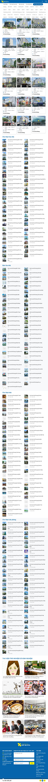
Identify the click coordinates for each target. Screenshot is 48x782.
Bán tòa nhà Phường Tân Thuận (36, 329)
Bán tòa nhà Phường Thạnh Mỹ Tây (36, 307)
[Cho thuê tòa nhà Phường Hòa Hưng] (4, 210)
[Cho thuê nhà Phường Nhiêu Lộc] (4, 409)
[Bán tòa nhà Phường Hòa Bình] (26, 374)
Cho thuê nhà (29, 4)
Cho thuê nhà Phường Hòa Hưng (14, 465)
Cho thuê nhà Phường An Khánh (36, 408)
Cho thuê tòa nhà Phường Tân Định (36, 144)
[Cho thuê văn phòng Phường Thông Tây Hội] (4, 626)
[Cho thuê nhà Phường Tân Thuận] (26, 457)
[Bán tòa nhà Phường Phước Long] (26, 348)
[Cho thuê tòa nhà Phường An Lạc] (26, 255)
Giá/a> (4, 14)
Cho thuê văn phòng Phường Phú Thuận (15, 587)
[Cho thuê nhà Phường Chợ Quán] (26, 444)
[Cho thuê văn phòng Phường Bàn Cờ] (26, 533)
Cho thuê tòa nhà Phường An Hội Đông (15, 228)
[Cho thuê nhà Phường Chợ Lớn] (26, 449)
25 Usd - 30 (28, 14)
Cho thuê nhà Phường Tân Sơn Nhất (37, 417)
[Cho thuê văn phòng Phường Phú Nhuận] (4, 561)
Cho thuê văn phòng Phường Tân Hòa (15, 545)
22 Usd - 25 (34, 14)
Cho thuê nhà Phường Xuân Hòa (14, 404)
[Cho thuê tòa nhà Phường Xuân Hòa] (4, 149)
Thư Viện (38, 750)
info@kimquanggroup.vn (7, 761)
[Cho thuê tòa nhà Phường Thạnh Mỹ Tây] (26, 180)
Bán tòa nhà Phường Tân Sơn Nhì (36, 369)
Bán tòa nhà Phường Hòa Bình (35, 373)
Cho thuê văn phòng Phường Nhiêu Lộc (15, 536)
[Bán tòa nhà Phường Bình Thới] (26, 379)
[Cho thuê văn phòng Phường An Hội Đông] (4, 616)
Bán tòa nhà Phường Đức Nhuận (36, 303)
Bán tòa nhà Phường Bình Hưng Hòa (15, 386)
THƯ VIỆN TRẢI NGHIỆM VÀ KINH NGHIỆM (17, 658)
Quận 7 (36, 9)
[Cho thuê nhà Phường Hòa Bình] (26, 501)
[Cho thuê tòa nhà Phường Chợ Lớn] (26, 193)
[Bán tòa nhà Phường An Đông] (4, 322)
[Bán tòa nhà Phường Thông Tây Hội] (4, 365)
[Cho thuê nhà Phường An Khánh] (26, 409)
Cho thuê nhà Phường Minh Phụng (14, 509)
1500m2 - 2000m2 (35, 17)
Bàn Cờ (37, 6)
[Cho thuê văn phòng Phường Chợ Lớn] (26, 580)
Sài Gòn (15, 6)
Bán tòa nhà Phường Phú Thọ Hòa (14, 373)
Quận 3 (18, 9)
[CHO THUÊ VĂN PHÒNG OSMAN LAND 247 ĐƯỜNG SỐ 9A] (9, 82)
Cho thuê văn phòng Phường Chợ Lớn (37, 578)
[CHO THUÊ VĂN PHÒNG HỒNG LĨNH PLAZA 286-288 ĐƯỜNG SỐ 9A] (24, 42)
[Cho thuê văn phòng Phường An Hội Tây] (26, 611)
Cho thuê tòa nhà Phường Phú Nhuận (15, 174)
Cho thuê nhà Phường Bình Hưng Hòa (15, 513)
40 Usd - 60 (16, 14)
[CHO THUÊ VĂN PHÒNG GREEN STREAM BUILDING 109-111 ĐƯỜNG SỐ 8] (24, 82)
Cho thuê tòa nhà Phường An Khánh (37, 152)
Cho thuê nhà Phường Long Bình (14, 474)
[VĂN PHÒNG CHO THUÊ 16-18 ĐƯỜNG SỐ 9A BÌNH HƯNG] (39, 63)
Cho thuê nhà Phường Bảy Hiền (14, 421)
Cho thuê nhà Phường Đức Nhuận (36, 430)
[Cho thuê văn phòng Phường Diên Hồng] (4, 593)
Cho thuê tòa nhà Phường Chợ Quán (37, 187)
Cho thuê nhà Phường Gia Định (36, 439)
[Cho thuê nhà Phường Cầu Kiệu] (4, 436)
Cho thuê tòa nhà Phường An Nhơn (14, 232)
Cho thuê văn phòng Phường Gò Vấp (37, 615)
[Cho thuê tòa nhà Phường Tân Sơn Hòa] (26, 167)
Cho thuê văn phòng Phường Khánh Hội (15, 600)
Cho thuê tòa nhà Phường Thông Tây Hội (16, 236)
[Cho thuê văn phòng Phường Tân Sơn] (26, 556)
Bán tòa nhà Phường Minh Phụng (14, 382)
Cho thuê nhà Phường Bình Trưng (14, 412)
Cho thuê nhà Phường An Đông (14, 448)
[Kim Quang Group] (5, 1)
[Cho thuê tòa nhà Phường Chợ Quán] (26, 189)
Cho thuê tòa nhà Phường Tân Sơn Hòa (37, 166)
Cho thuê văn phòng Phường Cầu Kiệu (15, 564)
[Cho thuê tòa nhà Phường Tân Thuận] (26, 202)
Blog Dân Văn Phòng (40, 772)
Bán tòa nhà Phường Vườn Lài (35, 334)
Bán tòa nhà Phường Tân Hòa (13, 290)
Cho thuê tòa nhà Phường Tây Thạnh (15, 241)
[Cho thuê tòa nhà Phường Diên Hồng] (4, 206)
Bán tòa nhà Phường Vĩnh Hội (35, 338)
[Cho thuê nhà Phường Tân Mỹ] (26, 453)
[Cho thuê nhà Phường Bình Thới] (26, 506)
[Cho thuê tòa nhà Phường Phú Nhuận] (4, 175)
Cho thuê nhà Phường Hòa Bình (36, 500)
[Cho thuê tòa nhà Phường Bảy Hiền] (4, 167)
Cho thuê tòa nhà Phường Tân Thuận (37, 201)
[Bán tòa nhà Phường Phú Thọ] (4, 379)
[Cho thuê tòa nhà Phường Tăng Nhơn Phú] (4, 224)
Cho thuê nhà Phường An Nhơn (14, 487)
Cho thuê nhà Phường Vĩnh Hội (36, 465)
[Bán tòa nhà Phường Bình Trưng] (4, 287)
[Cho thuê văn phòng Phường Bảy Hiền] (4, 551)
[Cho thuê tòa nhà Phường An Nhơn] (4, 233)
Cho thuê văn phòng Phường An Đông (15, 578)
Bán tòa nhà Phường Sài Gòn (35, 268)
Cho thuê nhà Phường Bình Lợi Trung (15, 443)
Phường (4, 6)
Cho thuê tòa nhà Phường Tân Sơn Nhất (37, 161)
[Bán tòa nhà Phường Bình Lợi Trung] (4, 317)
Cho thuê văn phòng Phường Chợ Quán (37, 573)
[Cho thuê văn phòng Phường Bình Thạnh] (4, 570)
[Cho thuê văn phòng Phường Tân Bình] (4, 556)
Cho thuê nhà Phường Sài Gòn (35, 395)
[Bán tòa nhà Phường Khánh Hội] (4, 343)
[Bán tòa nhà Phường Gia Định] (26, 313)
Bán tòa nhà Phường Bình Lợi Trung (15, 316)
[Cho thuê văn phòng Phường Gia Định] (26, 570)
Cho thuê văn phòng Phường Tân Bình (15, 555)
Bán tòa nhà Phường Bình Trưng (14, 285)
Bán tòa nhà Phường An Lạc (35, 382)
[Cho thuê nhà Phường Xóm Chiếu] (26, 471)
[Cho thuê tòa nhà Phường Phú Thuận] (4, 202)
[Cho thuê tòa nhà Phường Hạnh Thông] (26, 233)
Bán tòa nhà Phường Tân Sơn (35, 299)
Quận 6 (32, 9)
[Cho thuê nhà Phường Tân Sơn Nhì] (26, 497)
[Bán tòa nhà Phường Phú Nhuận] (4, 304)
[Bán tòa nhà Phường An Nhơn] (4, 361)
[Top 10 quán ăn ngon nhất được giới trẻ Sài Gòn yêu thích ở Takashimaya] (35, 687)
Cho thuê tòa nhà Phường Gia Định (36, 183)
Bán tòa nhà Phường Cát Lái (35, 285)
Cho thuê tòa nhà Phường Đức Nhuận (37, 174)
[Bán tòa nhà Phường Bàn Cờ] (26, 278)
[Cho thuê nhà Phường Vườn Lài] (26, 462)
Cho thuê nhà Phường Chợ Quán (36, 443)
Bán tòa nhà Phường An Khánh (36, 281)
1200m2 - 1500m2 (43, 17)
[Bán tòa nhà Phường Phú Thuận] (4, 330)
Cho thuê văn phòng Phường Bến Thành (15, 522)
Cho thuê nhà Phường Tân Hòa (14, 417)
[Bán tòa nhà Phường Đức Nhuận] (26, 304)
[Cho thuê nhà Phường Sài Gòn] (26, 396)
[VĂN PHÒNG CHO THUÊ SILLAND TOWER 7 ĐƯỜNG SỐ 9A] (9, 63)
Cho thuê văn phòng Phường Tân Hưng (15, 583)
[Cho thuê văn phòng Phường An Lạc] (26, 646)
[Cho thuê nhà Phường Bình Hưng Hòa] (4, 514)
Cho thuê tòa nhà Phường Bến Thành (15, 139)
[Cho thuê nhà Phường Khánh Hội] (4, 471)
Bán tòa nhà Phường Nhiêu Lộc (14, 281)
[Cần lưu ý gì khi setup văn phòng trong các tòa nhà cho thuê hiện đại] (35, 707)
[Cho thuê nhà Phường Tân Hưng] (4, 453)
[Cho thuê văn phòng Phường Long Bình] (4, 606)
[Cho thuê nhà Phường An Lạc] (26, 510)
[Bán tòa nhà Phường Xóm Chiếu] (26, 343)
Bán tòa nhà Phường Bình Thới (36, 377)
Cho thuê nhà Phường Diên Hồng (14, 461)
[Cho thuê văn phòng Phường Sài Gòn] (26, 523)
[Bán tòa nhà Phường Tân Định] (26, 273)
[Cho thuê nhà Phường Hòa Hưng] (4, 466)
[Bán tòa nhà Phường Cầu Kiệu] (4, 308)
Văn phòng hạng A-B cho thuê (31, 12)
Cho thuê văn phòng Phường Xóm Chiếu (37, 600)
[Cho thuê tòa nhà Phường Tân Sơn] (26, 171)
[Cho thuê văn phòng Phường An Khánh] (26, 537)
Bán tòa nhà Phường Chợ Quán (36, 316)
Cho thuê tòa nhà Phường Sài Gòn (36, 139)
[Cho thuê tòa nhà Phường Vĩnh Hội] (26, 210)
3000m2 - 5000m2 (18, 17)
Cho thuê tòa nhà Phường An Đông (14, 192)
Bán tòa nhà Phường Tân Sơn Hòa (36, 294)
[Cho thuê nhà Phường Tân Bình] (4, 427)
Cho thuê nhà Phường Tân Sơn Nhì (36, 496)
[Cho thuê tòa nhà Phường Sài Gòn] (26, 140)
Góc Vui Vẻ (38, 776)
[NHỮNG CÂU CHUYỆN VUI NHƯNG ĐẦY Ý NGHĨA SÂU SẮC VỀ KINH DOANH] (13, 687)
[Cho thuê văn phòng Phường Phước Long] (26, 606)
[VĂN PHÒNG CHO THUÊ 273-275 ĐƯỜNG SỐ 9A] (39, 101)
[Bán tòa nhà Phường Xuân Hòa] (4, 278)
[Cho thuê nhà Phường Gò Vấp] (26, 484)
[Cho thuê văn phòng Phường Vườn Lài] (26, 593)
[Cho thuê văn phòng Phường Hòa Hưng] (4, 597)
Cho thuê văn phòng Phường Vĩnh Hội (37, 596)
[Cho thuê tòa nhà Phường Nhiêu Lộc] (4, 154)
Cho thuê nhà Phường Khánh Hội (14, 469)
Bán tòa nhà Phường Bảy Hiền (13, 294)
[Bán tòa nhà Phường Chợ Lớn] (26, 322)
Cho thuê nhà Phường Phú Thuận (14, 456)
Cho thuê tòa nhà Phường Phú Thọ (14, 249)
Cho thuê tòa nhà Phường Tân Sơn (36, 170)
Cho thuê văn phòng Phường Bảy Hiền (15, 550)
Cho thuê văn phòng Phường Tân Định (37, 526)
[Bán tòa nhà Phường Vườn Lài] (26, 335)
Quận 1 (9, 9)
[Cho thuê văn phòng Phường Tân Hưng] (4, 584)
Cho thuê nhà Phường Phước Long (36, 474)
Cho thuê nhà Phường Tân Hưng (14, 452)
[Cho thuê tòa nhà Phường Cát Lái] (26, 158)
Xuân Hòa (32, 6)
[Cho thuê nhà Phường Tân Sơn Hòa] (26, 422)
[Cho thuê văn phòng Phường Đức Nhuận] (26, 561)
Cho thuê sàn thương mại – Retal (18, 12)
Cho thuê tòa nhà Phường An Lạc (36, 254)
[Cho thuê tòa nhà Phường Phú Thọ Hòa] (4, 246)
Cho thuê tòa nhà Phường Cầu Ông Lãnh (16, 144)
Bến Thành (10, 6)
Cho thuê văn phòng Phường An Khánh (37, 536)
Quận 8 (41, 9)
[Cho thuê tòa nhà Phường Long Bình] (4, 219)
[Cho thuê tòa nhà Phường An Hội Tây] (26, 224)
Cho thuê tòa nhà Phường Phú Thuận (15, 201)
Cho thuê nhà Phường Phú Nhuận (14, 430)
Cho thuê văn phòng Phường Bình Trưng (15, 540)
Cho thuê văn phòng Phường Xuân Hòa (15, 532)
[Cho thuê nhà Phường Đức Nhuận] (26, 431)
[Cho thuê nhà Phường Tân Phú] (26, 492)
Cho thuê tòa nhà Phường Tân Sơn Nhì (37, 241)
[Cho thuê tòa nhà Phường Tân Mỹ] (26, 197)
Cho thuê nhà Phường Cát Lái (35, 412)
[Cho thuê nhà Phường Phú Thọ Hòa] (4, 501)
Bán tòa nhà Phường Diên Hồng (14, 334)
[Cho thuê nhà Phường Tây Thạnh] (4, 497)
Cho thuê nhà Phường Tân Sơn (36, 426)
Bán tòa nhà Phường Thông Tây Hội (15, 364)
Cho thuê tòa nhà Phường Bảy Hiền (14, 166)
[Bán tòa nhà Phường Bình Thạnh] (4, 313)
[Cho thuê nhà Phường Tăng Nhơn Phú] (4, 479)
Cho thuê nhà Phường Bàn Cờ (35, 404)
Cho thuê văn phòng (38, 4)
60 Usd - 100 (10, 14)
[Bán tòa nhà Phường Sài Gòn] (26, 269)
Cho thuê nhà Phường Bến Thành (14, 395)
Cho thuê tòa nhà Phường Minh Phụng (15, 254)
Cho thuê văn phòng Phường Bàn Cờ (37, 532)
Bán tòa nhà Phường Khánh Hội (14, 342)
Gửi (32, 763)
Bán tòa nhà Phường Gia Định (35, 312)
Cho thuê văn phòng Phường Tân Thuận (37, 587)
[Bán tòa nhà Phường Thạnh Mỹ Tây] (26, 308)
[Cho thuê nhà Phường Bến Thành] (4, 396)
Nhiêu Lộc (42, 6)
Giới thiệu (6, 4)
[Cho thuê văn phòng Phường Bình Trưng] (4, 542)
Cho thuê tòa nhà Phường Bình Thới (37, 249)
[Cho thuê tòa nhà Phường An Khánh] (26, 154)
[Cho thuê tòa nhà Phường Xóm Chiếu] (26, 215)
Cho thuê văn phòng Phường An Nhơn (15, 620)
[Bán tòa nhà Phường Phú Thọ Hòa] (4, 374)
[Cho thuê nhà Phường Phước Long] (26, 475)
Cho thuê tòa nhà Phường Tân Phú (36, 236)
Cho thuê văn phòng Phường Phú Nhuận (15, 559)
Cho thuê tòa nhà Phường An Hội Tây (37, 222)
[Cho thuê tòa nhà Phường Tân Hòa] (4, 162)
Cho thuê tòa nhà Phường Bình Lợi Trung (16, 187)
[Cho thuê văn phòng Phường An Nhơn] (4, 621)
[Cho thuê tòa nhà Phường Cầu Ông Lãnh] (4, 145)
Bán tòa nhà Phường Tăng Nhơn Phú (15, 351)
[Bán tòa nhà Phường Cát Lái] (26, 287)
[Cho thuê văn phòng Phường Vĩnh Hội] (26, 597)
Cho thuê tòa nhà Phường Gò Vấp (36, 228)
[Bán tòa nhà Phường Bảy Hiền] (4, 295)
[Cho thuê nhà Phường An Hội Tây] (26, 479)
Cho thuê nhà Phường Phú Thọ (14, 504)
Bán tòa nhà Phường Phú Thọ (13, 377)
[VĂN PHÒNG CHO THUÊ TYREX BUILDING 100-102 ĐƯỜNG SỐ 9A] (9, 101)
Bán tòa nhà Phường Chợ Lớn (35, 320)
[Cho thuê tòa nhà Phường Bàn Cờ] (26, 149)
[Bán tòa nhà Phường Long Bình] (4, 348)
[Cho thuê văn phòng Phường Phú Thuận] (4, 588)
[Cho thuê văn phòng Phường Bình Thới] (26, 642)
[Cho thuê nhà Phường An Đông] (4, 449)
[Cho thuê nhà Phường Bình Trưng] (4, 414)
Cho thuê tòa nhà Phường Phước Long (37, 218)
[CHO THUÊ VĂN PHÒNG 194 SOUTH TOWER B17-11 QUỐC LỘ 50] (9, 42)
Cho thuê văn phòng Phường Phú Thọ (15, 641)
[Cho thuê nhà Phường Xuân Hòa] (4, 405)
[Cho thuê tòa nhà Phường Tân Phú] (26, 238)
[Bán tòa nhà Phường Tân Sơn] (26, 300)
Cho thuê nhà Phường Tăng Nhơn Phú (15, 478)
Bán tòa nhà (21, 4)
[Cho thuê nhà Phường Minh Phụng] (4, 510)
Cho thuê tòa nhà (13, 4)
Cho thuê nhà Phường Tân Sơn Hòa (36, 421)
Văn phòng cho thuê (7, 12)
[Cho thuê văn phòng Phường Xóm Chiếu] (26, 601)
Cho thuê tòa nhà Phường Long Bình (15, 218)
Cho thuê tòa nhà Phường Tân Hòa (14, 161)
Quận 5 (27, 9)
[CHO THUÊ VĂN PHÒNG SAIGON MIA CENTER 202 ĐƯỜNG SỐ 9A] (39, 23)
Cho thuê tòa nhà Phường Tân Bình (14, 170)
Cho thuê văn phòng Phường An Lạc (37, 645)
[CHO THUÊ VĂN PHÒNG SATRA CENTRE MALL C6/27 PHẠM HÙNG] (24, 101)
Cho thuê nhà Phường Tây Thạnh (14, 496)
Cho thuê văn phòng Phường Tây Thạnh (15, 630)
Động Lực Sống (39, 774)
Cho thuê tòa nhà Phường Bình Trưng (15, 157)
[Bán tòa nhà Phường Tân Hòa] (4, 291)
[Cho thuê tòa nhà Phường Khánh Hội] (4, 215)
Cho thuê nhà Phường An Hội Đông (14, 483)
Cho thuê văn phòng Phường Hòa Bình (37, 635)
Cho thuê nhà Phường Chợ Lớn (36, 448)
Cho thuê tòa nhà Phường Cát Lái (36, 157)
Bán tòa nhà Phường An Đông (13, 320)
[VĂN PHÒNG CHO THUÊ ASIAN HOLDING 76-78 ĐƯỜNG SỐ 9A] (24, 63)
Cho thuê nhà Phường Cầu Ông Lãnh (15, 399)
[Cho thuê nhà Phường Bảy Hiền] (4, 422)
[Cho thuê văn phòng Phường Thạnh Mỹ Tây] (26, 565)
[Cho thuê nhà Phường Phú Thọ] (4, 506)
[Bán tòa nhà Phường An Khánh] (26, 282)
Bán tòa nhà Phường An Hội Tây (36, 351)
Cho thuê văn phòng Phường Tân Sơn (37, 555)
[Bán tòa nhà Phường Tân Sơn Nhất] (26, 291)
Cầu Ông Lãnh (20, 6)
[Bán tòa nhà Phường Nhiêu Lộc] (4, 282)
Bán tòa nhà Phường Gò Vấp (35, 355)
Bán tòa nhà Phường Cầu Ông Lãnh (15, 272)
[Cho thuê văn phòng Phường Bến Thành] (4, 523)
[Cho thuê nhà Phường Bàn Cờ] (26, 405)
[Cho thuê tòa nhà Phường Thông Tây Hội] (4, 238)
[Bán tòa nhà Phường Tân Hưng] (4, 326)
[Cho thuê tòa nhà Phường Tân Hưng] (4, 197)
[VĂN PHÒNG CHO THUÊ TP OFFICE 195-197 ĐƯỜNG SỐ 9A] (39, 82)
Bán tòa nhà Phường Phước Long (36, 347)
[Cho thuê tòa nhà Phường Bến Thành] (4, 140)
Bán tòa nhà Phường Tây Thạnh (14, 369)
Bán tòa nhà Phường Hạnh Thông (36, 360)
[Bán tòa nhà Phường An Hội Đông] (4, 357)
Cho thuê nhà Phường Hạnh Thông (36, 487)
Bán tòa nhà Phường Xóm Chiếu (36, 342)
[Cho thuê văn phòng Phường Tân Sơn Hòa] (26, 551)
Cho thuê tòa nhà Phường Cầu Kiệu (14, 179)
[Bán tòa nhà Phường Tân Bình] (4, 300)
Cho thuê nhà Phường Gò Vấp (35, 483)
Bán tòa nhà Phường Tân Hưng (14, 325)
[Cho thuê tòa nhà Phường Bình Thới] (26, 251)
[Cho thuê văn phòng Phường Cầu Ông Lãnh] (4, 528)
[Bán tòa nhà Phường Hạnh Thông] (26, 361)
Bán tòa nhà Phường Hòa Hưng (14, 338)
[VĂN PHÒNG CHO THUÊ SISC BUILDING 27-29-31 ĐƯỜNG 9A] (9, 23)
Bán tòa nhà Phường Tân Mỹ (35, 325)
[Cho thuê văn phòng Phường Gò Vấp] (26, 616)
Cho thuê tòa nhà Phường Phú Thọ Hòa (15, 245)
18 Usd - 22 (41, 14)
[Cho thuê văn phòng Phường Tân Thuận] (26, 588)
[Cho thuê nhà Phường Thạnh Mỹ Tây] (26, 436)
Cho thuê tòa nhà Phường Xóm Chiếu (37, 214)
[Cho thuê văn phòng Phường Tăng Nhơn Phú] (4, 611)
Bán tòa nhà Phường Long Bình (14, 347)
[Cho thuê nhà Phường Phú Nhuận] (4, 431)
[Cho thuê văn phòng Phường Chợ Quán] (26, 574)
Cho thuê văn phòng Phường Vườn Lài (37, 592)
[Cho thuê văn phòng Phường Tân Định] (26, 528)
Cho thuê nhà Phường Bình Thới (36, 504)
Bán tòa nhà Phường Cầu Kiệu (13, 307)
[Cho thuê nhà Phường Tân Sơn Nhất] (26, 418)
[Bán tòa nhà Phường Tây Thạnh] (4, 370)
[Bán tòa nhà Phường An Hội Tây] (26, 352)
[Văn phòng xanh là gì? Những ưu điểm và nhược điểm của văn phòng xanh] (35, 667)
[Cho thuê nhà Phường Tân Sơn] (26, 427)
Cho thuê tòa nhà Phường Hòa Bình (36, 245)
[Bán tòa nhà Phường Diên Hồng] (4, 335)
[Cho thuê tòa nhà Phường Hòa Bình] (26, 246)
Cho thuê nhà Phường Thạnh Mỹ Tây (37, 434)
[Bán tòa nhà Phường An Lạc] (26, 383)
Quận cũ (4, 9)
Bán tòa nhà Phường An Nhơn (13, 360)
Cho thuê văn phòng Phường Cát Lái (37, 540)
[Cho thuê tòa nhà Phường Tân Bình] (4, 171)
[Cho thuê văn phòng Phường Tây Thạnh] (4, 631)
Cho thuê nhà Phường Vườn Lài (36, 461)
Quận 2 (14, 9)
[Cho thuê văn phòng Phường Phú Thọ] (4, 642)
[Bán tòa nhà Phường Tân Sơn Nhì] (26, 370)
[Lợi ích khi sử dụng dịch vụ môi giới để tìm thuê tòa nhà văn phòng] (13, 727)
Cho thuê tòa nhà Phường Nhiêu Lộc (15, 152)
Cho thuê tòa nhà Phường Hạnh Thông (37, 232)
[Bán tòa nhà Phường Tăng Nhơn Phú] (4, 352)
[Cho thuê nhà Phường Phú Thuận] (4, 457)
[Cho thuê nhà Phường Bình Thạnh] (4, 440)
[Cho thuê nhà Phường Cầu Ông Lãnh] (4, 401)
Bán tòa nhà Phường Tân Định (35, 272)
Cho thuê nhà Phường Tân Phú (36, 491)
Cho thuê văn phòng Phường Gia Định (37, 569)
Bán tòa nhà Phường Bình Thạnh (14, 312)
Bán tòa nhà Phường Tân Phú (35, 364)
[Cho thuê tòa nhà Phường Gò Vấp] (26, 229)
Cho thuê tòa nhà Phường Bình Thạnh (15, 183)
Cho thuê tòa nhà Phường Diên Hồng (15, 205)
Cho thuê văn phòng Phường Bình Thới (37, 641)
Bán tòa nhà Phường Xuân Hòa (14, 277)
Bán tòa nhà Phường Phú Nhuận (14, 303)
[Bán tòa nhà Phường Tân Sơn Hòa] (26, 295)
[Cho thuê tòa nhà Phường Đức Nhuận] (26, 175)
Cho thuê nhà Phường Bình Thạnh (14, 439)
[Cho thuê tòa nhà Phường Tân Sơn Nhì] (26, 242)
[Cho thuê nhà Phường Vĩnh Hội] (26, 466)
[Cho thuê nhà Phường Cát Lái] (26, 414)
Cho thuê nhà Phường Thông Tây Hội (15, 491)
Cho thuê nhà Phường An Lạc (35, 509)
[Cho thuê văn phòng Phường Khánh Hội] (4, 601)
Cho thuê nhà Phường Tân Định (36, 399)
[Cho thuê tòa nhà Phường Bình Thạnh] (4, 184)
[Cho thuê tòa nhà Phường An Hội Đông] (4, 229)
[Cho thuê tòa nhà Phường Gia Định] (26, 184)
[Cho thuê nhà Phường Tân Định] (26, 401)
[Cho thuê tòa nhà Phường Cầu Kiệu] (4, 180)
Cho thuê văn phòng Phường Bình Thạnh (16, 569)
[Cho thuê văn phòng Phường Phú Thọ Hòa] (4, 637)
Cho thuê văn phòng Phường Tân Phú (37, 625)
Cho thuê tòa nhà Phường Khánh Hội (15, 214)
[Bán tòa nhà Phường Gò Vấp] (26, 357)
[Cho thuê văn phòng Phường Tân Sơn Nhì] (26, 631)
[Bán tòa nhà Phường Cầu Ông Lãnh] (4, 273)
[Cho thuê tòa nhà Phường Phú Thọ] (4, 251)
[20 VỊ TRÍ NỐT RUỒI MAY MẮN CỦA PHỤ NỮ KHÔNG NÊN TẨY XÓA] (13, 667)
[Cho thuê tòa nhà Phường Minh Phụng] (4, 255)
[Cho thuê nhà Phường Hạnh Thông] (26, 488)
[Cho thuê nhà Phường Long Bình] (4, 475)
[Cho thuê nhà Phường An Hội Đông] (4, 484)
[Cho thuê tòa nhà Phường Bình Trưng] (4, 158)
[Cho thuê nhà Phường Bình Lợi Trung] (4, 444)
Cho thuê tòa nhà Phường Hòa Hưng (15, 209)
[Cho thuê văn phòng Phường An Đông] (4, 580)
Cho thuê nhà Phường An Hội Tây (36, 478)
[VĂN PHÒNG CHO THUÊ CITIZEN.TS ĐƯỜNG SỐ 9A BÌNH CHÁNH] (39, 42)
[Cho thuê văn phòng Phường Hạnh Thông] (26, 621)
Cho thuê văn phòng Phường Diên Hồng (15, 592)
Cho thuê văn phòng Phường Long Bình (15, 605)
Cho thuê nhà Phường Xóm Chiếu (36, 469)
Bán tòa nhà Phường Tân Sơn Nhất (36, 290)
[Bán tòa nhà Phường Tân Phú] (26, 365)
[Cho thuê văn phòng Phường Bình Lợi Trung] (4, 574)
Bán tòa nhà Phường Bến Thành (14, 268)
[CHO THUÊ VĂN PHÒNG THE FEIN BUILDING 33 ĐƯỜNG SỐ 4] (24, 120)
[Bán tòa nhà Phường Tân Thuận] (26, 330)
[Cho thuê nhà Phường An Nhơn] (4, 488)
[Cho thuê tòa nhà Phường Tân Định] (26, 145)
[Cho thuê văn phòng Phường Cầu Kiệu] (4, 565)
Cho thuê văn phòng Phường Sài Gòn (37, 522)
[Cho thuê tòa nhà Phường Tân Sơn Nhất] (26, 162)
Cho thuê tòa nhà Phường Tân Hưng (15, 196)
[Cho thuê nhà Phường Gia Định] (26, 440)
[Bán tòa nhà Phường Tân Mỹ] (26, 326)
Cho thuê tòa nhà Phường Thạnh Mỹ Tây (37, 179)
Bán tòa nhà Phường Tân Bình (13, 299)
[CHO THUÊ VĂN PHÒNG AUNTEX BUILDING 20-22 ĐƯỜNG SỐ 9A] (9, 120)
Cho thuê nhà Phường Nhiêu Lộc (14, 408)
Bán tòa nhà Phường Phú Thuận (14, 329)
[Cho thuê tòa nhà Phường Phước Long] (26, 219)
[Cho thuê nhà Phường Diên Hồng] (4, 462)
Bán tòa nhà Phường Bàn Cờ (35, 277)
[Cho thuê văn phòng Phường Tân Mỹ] (26, 584)
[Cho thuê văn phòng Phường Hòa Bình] (26, 637)
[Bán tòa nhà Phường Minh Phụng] (4, 383)
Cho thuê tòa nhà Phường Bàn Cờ (36, 148)
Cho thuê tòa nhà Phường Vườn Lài (36, 205)
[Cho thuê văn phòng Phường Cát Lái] (26, 542)
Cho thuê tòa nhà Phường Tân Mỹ (36, 196)
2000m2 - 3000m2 (27, 17)
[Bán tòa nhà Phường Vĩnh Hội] (26, 339)
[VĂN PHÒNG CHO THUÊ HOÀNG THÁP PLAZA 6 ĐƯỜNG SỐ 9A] (24, 23)
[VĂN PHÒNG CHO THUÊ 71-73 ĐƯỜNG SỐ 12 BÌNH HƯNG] (39, 120)
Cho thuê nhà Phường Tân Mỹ (35, 452)
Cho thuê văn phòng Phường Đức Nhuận (37, 559)
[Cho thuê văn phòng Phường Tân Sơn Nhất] (26, 546)
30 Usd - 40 (22, 14)
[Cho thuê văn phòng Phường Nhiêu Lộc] (4, 537)
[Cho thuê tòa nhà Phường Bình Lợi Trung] (4, 189)
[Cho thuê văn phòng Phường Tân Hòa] (4, 546)
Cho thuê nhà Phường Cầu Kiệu (14, 434)
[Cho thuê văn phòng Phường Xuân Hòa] (4, 533)
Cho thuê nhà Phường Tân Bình (14, 426)
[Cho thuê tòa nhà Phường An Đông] (4, 193)
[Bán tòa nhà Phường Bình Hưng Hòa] (4, 387)
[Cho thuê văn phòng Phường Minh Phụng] (4, 646)
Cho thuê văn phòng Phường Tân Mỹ (37, 583)
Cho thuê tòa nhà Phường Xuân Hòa (15, 148)
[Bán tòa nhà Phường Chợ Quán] (26, 317)
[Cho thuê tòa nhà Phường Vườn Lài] (26, 206)
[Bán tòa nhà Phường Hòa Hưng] (4, 339)
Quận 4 (23, 9)
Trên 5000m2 (11, 17)
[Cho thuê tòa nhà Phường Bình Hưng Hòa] (4, 259)
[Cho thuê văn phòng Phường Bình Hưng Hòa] (4, 651)
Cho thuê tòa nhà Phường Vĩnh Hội (36, 209)
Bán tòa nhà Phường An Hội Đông (14, 355)
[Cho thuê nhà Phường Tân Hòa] (4, 418)
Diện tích (5, 17)
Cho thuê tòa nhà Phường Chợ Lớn (36, 192)
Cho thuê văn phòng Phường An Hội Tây (37, 610)
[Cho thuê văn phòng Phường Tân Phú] (26, 626)
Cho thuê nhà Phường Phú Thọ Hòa (15, 500)
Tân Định (26, 6)
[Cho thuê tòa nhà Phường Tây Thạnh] (4, 242)
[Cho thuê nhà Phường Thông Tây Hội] (4, 492)
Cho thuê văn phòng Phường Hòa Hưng (15, 596)
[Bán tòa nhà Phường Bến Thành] (4, 269)
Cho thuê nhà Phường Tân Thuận (36, 456)
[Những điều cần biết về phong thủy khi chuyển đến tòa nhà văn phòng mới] (13, 707)
